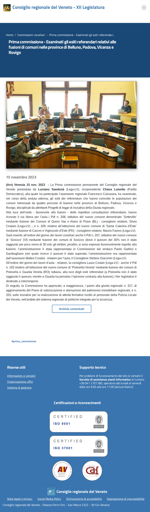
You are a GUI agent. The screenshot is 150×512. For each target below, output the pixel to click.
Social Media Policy (49, 499)
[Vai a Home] (7, 7)
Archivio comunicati (71, 309)
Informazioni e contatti (21, 376)
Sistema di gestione (19, 388)
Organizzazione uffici (20, 382)
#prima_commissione (24, 341)
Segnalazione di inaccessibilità (125, 499)
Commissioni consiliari (31, 35)
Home (9, 35)
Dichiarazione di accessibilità (84, 499)
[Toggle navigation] (144, 7)
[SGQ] (77, 420)
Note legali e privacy (19, 499)
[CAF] (92, 471)
